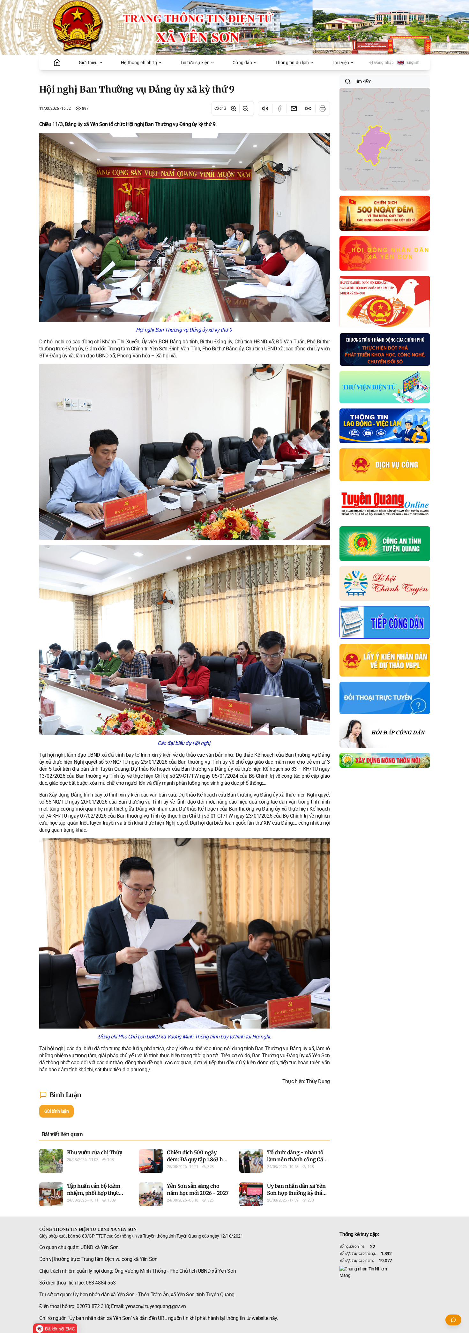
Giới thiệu (88, 62)
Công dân (242, 62)
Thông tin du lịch (292, 62)
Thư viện (340, 62)
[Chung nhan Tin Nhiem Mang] (384, 1272)
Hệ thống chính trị (139, 62)
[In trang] (322, 108)
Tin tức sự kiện (194, 62)
